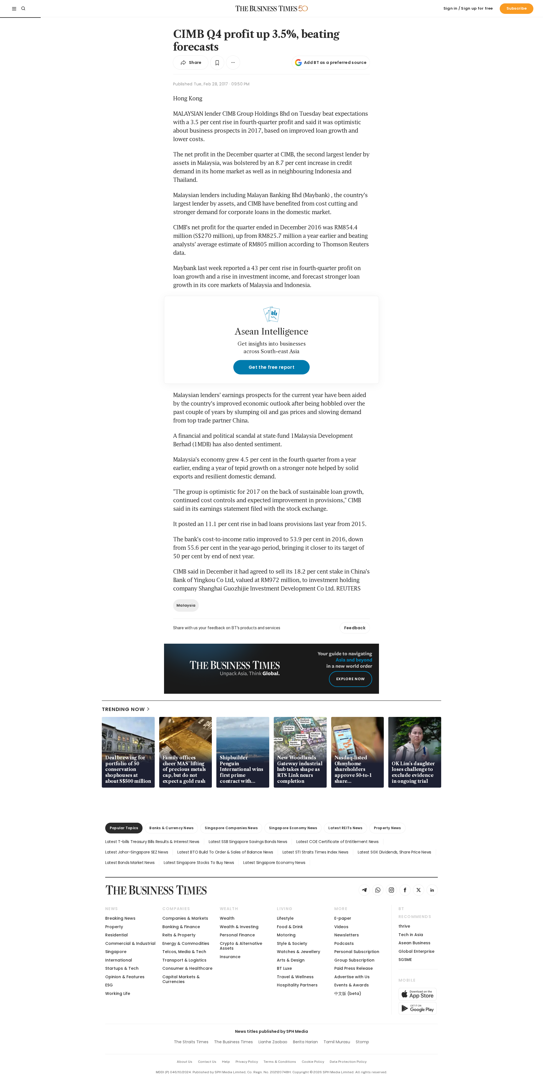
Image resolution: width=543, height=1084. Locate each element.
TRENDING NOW (123, 709)
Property (114, 927)
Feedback (354, 628)
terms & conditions (280, 1062)
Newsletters (346, 935)
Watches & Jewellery (298, 951)
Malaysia (185, 605)
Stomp (362, 1042)
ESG (109, 985)
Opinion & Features (125, 977)
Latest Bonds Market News (129, 862)
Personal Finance (237, 935)
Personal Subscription (356, 951)
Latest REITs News (345, 828)
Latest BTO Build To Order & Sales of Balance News (225, 852)
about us (184, 1062)
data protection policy (348, 1062)
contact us (207, 1062)
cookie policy (313, 1062)
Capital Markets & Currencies (181, 979)
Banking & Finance (181, 927)
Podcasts (344, 943)
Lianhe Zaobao (272, 1042)
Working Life (117, 993)
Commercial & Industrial (130, 943)
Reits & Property (178, 935)
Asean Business (414, 943)
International (118, 960)
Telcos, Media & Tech (184, 951)
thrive (404, 926)
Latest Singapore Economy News (274, 862)
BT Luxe (284, 968)
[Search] (23, 8)
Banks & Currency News (171, 828)
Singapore (115, 951)
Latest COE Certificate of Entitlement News (337, 841)
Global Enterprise (416, 951)
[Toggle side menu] (14, 8)
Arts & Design (291, 960)
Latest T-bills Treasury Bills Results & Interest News (152, 841)
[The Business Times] (266, 8)
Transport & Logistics (184, 960)
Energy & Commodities (185, 943)
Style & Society (292, 943)
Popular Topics (124, 828)
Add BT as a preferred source (335, 62)
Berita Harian (305, 1042)
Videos (341, 927)
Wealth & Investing (239, 927)
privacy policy (247, 1062)
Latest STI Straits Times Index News (315, 852)
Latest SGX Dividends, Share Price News (394, 852)
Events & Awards (351, 985)
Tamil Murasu (337, 1042)
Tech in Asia (410, 935)
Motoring (286, 935)
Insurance (230, 957)
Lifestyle (285, 918)
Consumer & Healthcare (187, 968)
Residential (116, 935)
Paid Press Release (353, 968)
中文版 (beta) (347, 993)
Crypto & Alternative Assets (241, 946)
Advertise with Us (352, 977)
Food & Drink (290, 927)
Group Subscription (354, 960)
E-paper (342, 918)
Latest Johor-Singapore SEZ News (136, 852)
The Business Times (233, 1042)
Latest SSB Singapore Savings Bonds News (248, 841)
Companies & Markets (185, 918)
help (226, 1062)
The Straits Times (191, 1042)
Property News (387, 828)
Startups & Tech (122, 968)
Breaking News (120, 918)
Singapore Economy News (293, 828)
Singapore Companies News (231, 828)
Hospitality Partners (297, 985)
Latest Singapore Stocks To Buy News (199, 862)
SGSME (405, 959)
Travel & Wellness (295, 977)
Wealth (227, 918)
